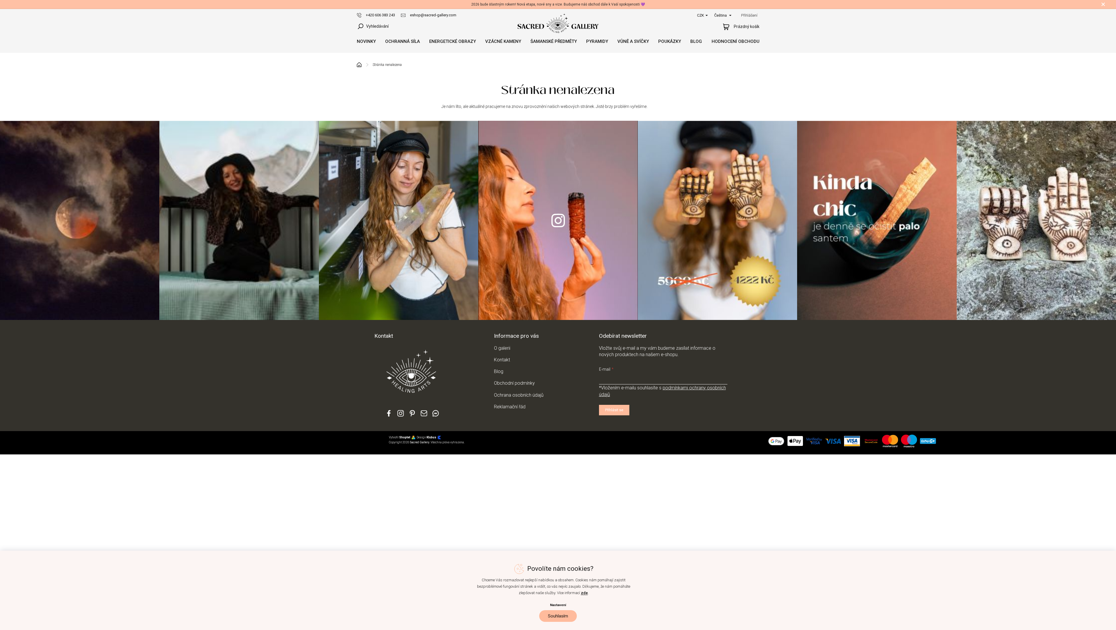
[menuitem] (366, 41)
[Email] (424, 416)
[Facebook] (389, 416)
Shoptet (404, 437)
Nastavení (558, 605)
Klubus (431, 437)
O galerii (502, 348)
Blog (498, 371)
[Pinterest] (412, 415)
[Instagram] (401, 416)
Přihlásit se (614, 410)
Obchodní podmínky (514, 383)
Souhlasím (558, 616)
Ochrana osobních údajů (519, 395)
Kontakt (502, 360)
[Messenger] (436, 416)
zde (584, 593)
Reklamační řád (509, 407)
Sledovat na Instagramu (558, 220)
